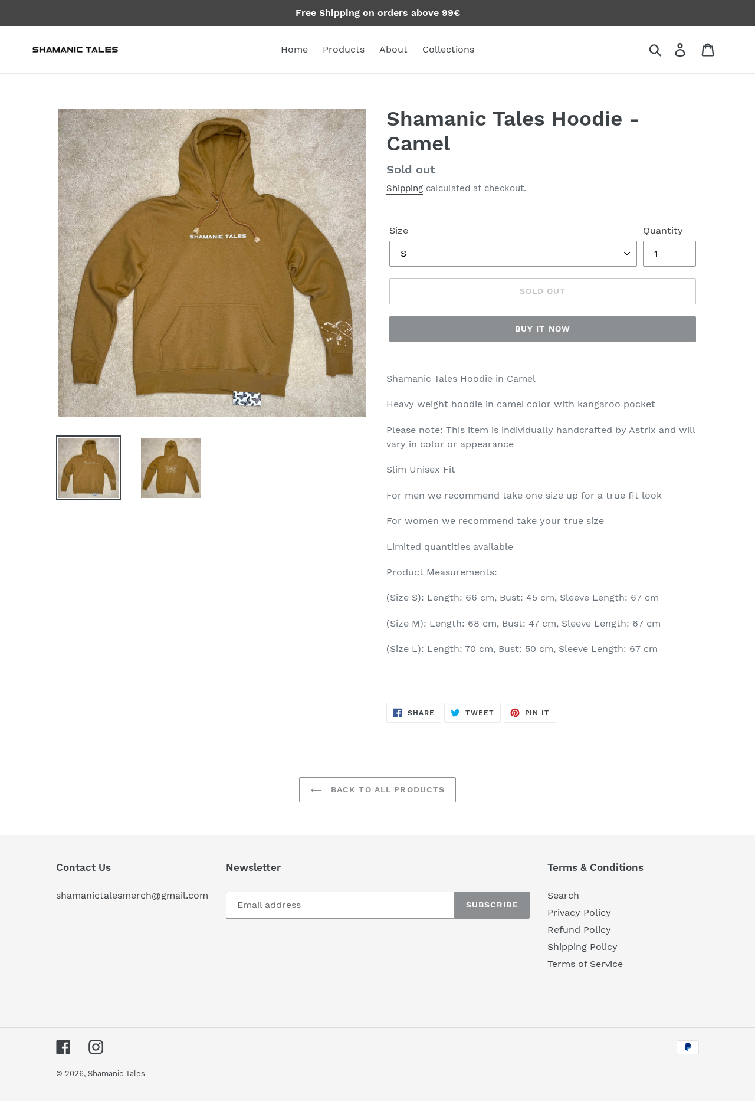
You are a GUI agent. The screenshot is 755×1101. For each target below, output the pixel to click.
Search (563, 895)
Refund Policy (579, 929)
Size (398, 230)
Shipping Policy (582, 946)
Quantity (663, 230)
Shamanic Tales (116, 1073)
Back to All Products (386, 789)
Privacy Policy (579, 912)
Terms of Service (585, 963)
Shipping (404, 188)
